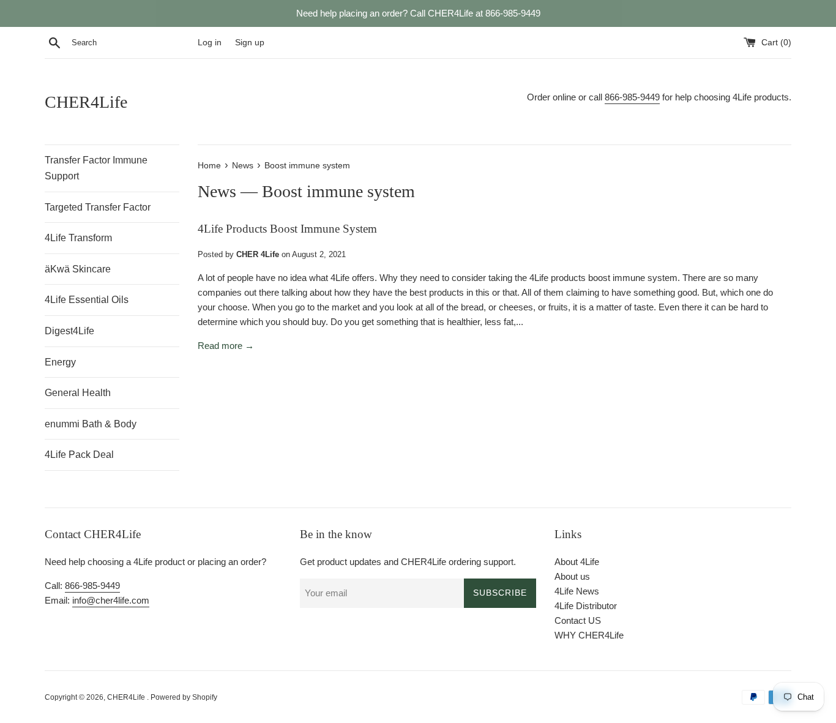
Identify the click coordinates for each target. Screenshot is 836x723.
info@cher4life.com (110, 600)
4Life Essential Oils (87, 299)
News (217, 191)
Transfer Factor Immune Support (96, 168)
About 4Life (576, 561)
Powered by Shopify (184, 697)
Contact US (577, 620)
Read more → (226, 345)
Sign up (249, 42)
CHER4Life (86, 101)
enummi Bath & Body (90, 424)
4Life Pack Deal (79, 454)
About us (572, 576)
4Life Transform (78, 238)
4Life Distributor (585, 606)
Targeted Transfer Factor (98, 207)
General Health (78, 393)
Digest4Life (69, 331)
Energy (60, 362)
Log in (210, 42)
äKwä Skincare (78, 269)
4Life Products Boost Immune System (287, 228)
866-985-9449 (632, 97)
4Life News (576, 591)
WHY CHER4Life (589, 635)
